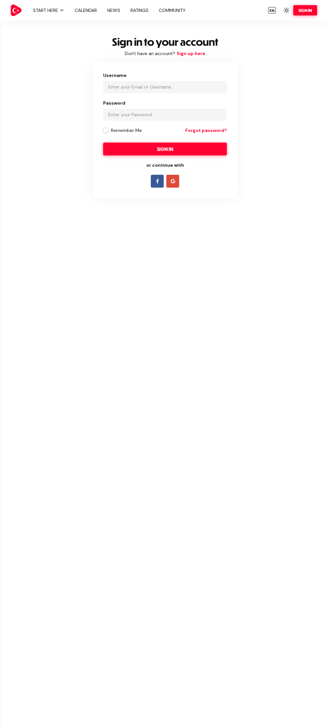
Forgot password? (206, 130)
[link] (16, 10)
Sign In (305, 10)
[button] (47, 10)
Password (114, 103)
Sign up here (191, 53)
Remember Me (126, 130)
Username (115, 75)
